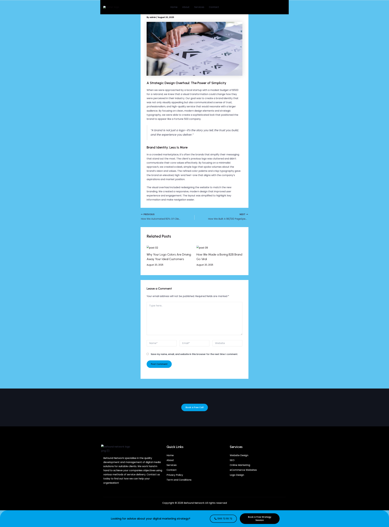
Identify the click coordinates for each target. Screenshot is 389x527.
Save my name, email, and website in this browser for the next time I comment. (194, 354)
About (185, 7)
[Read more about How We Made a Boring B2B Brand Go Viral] (202, 247)
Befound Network (194, 503)
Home (173, 7)
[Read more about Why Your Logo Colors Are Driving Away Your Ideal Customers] (152, 247)
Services (199, 7)
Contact (214, 7)
